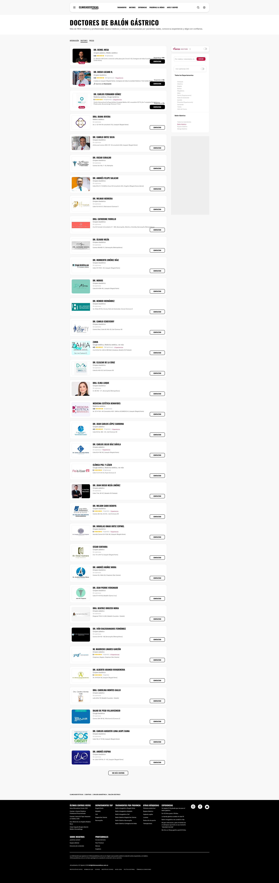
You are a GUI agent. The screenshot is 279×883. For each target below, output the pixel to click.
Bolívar (179, 88)
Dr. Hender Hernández (104, 301)
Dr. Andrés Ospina (102, 751)
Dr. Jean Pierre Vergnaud (105, 587)
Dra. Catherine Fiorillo (104, 219)
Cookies (97, 869)
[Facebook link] (200, 807)
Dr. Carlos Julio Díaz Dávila (107, 444)
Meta (178, 93)
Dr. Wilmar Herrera (103, 198)
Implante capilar (148, 814)
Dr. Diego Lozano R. (103, 72)
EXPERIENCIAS (142, 7)
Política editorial (129, 869)
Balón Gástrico (181, 124)
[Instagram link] (193, 807)
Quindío (179, 100)
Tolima (179, 107)
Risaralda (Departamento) (185, 102)
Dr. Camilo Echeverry (103, 321)
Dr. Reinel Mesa (101, 49)
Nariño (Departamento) (184, 95)
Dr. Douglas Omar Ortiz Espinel (108, 526)
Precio (91, 40)
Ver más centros (118, 773)
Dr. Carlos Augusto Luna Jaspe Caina (111, 731)
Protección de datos (76, 869)
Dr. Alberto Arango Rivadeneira (109, 669)
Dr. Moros (98, 280)
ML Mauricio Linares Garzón (107, 649)
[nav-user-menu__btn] (204, 7)
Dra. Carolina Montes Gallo (107, 690)
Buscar (201, 59)
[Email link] (207, 807)
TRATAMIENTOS (121, 7)
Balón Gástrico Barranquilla (123, 820)
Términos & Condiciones (144, 869)
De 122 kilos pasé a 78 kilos (170, 813)
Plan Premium (99, 843)
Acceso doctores (100, 840)
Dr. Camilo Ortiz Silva (104, 137)
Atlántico (180, 84)
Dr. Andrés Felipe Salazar (105, 178)
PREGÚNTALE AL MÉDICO (156, 7)
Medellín (98, 811)
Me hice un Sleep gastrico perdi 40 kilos (174, 830)
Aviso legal (118, 869)
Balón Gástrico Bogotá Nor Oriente (125, 817)
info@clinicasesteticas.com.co (98, 865)
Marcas (97, 846)
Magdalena (180, 91)
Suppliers (98, 849)
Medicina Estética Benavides (106, 403)
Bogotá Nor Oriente (101, 817)
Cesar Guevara (100, 546)
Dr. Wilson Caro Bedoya (104, 505)
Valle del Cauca (182, 109)
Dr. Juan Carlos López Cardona (108, 423)
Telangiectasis (147, 823)
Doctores (84, 40)
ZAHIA (95, 342)
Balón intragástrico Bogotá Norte (125, 808)
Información (74, 40)
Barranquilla (99, 820)
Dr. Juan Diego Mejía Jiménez (106, 485)
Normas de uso (88, 869)
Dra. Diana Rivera (101, 116)
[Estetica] (89, 7)
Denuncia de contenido (77, 846)
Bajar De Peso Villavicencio (106, 710)
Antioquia (180, 81)
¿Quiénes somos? (75, 840)
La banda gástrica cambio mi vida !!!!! (173, 816)
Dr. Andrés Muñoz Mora (104, 567)
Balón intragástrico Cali (122, 814)
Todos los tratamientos (184, 122)
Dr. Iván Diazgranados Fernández (109, 628)
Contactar (157, 61)
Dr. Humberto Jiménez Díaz (106, 260)
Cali (96, 814)
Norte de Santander (183, 97)
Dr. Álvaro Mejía (101, 239)
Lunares (145, 817)
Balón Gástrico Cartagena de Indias (126, 823)
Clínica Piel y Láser (102, 464)
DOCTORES (132, 7)
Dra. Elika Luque (101, 382)
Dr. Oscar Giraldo (102, 157)
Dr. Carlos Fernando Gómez (107, 94)
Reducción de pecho (149, 820)
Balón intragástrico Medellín (123, 811)
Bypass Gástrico (182, 126)
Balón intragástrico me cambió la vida (173, 819)
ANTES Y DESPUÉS (172, 7)
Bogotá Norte (99, 808)
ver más (121, 345)
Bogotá (179, 86)
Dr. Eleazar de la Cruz (104, 362)
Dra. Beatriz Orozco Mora (106, 608)
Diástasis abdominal (149, 808)
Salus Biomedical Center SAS (79, 808)
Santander (180, 104)
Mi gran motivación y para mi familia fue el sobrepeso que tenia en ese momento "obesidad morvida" (174, 825)
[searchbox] (186, 59)
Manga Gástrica (182, 129)
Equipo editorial (74, 843)
